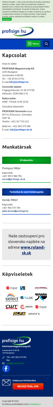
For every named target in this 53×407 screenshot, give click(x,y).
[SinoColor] (27, 288)
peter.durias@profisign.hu (15, 211)
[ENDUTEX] (27, 307)
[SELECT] (12, 297)
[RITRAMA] (41, 297)
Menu (36, 43)
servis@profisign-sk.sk (13, 179)
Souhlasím (7, 19)
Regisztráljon (28, 386)
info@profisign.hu (15, 363)
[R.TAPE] (12, 288)
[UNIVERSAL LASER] (41, 288)
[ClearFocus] (34, 314)
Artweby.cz (35, 404)
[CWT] (12, 307)
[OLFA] (19, 314)
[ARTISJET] (27, 297)
